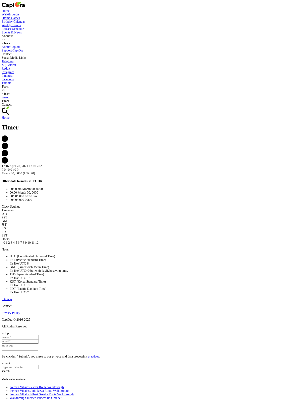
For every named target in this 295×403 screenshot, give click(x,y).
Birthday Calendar (13, 21)
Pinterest (7, 75)
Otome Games (11, 18)
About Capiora (11, 46)
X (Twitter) (9, 65)
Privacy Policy (11, 312)
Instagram (8, 72)
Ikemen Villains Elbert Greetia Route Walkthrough (42, 394)
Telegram (7, 61)
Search (6, 97)
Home (5, 10)
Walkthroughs (10, 14)
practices (93, 356)
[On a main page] (13, 7)
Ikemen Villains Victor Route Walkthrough (37, 387)
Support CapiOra (12, 50)
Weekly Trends (11, 25)
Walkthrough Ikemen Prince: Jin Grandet (35, 398)
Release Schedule (13, 28)
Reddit (6, 68)
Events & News (12, 32)
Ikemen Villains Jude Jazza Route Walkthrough (39, 390)
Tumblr (6, 83)
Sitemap (7, 299)
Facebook (8, 79)
